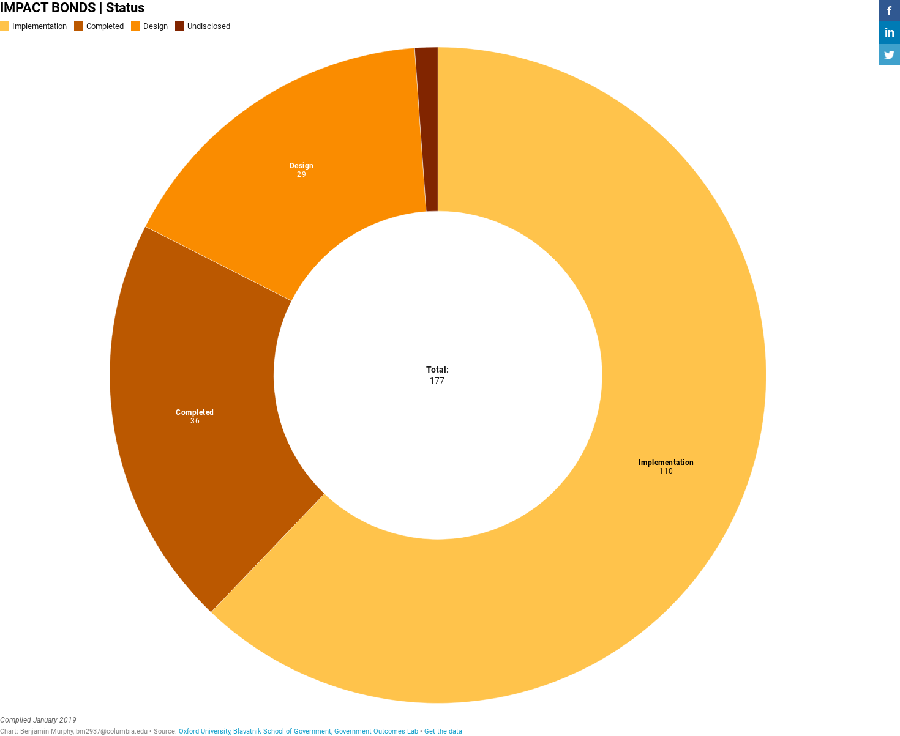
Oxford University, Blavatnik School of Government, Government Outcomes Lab (298, 731)
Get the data (443, 731)
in (889, 32)
